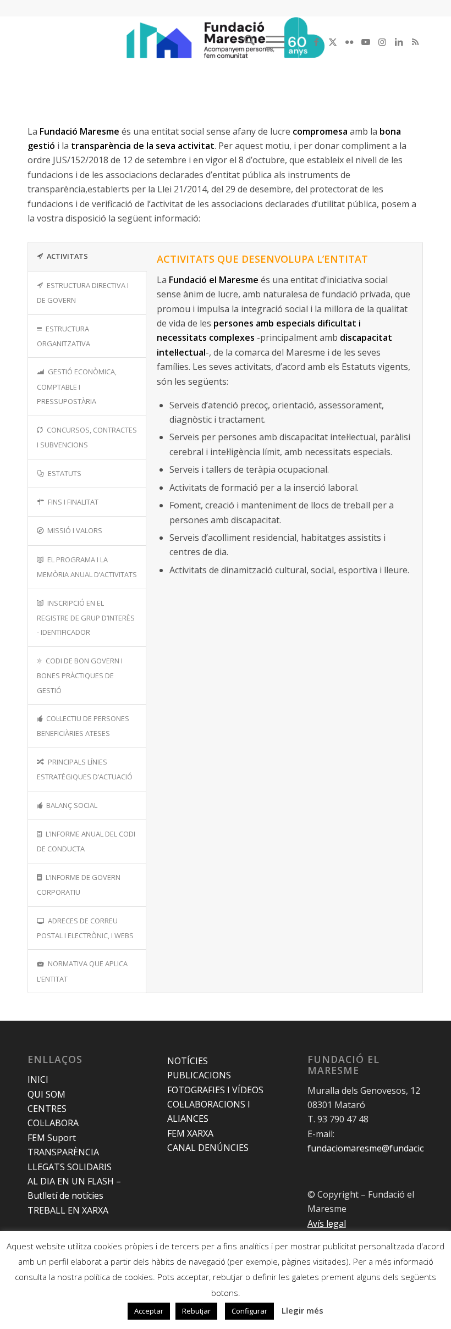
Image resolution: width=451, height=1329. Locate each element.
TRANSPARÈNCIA (63, 1152)
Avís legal (326, 1223)
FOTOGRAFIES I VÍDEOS (215, 1090)
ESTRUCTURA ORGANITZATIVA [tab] (63, 336)
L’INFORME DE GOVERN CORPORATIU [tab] (78, 884)
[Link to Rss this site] (415, 42)
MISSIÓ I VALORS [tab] (74, 530)
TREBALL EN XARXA (68, 1210)
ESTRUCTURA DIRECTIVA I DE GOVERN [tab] (83, 292)
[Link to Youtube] (366, 42)
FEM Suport (52, 1138)
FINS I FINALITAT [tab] (73, 502)
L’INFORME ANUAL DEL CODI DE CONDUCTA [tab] (86, 841)
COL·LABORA (53, 1123)
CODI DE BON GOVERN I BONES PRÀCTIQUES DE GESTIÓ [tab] (80, 675)
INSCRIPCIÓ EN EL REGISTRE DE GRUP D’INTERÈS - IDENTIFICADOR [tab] (86, 618)
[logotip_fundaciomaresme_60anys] (225, 42)
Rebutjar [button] (196, 1311)
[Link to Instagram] (382, 42)
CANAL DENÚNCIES (208, 1148)
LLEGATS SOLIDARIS (70, 1167)
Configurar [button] (249, 1311)
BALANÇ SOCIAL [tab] (71, 805)
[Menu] (270, 42)
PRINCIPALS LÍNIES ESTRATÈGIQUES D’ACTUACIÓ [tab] (85, 769)
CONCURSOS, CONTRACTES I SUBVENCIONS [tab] (87, 437)
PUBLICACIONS (199, 1075)
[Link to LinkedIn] (399, 42)
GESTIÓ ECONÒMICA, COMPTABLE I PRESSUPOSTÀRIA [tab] (77, 386)
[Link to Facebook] (316, 42)
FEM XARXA (190, 1133)
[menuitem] (244, 42)
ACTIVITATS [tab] (67, 256)
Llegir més (302, 1310)
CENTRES (47, 1109)
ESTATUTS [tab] (64, 473)
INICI (38, 1079)
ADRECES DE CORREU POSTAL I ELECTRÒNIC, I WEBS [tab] (85, 928)
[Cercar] (244, 42)
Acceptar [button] (148, 1311)
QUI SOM (46, 1094)
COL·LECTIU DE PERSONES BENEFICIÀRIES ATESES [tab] (83, 725)
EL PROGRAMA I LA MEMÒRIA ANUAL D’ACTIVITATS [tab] (87, 567)
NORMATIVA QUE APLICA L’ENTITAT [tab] (82, 971)
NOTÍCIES (187, 1061)
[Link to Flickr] (349, 42)
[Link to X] (332, 42)
